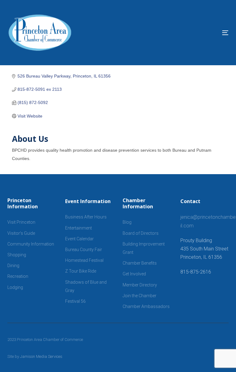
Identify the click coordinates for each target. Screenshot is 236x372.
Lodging (15, 287)
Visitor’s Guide (21, 233)
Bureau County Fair (83, 249)
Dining (13, 265)
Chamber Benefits (140, 263)
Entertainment (78, 228)
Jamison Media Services (41, 356)
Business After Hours (86, 216)
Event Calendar (79, 238)
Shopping (16, 254)
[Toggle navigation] (191, 32)
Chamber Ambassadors (146, 306)
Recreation (17, 276)
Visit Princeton (21, 222)
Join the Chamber (139, 295)
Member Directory (140, 284)
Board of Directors (141, 233)
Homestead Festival (84, 260)
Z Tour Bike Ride (80, 271)
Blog (127, 222)
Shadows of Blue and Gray (86, 286)
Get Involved (134, 273)
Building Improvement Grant (144, 248)
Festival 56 (75, 301)
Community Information (30, 244)
